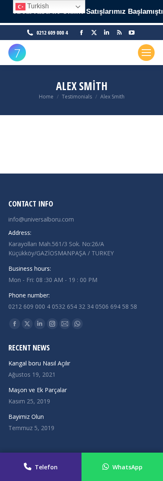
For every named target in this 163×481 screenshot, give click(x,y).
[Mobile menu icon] (146, 52)
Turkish (37, 6)
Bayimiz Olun (26, 417)
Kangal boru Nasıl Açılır (39, 363)
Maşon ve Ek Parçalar (37, 390)
